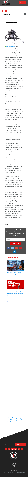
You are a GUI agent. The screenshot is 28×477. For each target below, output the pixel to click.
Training (14, 462)
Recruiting (14, 460)
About (14, 465)
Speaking (20, 460)
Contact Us (14, 470)
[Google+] (16, 248)
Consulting (8, 460)
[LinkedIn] (6, 449)
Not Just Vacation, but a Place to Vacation (14, 273)
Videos (13, 467)
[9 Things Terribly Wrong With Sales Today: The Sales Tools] (15, 289)
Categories (6, 14)
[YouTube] (9, 449)
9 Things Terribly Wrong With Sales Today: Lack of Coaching (14, 420)
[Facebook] (8, 248)
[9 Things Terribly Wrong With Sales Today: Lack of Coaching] (15, 302)
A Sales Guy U (14, 463)
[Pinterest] (20, 248)
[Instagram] (22, 449)
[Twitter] (12, 248)
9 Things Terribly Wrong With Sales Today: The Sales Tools (15, 293)
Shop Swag (14, 469)
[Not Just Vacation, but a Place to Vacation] (15, 270)
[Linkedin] (14, 251)
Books (13, 464)
